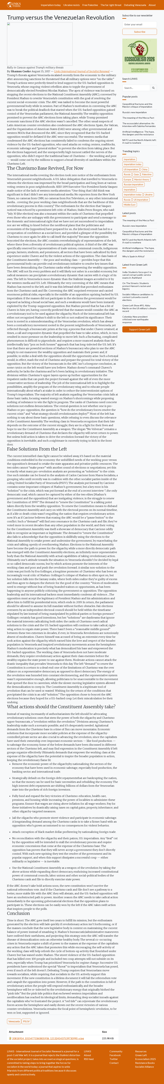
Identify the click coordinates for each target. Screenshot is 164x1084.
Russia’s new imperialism (134, 112)
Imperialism (129, 159)
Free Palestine (90, 4)
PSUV (26, 1021)
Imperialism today (51, 4)
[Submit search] (153, 88)
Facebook (115, 1055)
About (152, 4)
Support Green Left (139, 329)
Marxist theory (141, 179)
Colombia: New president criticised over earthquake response (135, 319)
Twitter (114, 1058)
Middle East (129, 204)
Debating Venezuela (135, 4)
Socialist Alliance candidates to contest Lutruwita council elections (137, 297)
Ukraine (148, 194)
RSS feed (89, 1058)
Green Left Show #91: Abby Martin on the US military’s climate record (139, 308)
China (144, 169)
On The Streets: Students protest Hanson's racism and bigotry (136, 286)
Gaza (136, 174)
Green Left (141, 1055)
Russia (127, 174)
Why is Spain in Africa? (133, 256)
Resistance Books (145, 1062)
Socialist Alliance (144, 1066)
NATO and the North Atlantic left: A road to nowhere (139, 141)
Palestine (147, 174)
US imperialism (131, 169)
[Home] (15, 5)
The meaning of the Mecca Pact (138, 117)
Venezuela (14, 1021)
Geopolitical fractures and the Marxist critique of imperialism (137, 105)
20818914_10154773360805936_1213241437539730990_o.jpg (48, 1038)
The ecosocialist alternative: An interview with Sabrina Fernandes (139, 125)
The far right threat (110, 4)
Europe (127, 179)
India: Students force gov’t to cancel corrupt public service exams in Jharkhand (137, 275)
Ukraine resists (71, 4)
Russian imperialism (133, 184)
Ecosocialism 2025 (145, 1058)
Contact (114, 1062)
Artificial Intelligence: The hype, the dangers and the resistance (138, 133)
